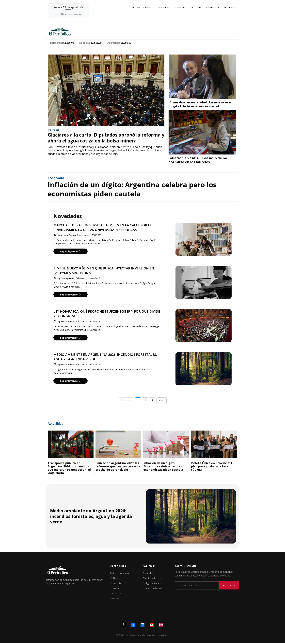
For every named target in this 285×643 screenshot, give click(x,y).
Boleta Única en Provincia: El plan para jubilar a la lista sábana (212, 466)
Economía (115, 583)
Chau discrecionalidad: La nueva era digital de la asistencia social (200, 104)
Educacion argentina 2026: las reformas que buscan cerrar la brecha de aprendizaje (117, 466)
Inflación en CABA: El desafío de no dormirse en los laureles (198, 160)
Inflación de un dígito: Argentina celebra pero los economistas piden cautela (132, 189)
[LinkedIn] (142, 624)
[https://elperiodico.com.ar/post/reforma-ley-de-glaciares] (106, 90)
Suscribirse (229, 585)
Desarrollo (116, 593)
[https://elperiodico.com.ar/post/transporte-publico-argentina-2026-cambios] (71, 444)
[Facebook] (133, 624)
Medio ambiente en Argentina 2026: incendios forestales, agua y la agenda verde (91, 516)
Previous (126, 400)
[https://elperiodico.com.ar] (142, 31)
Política (114, 578)
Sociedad (115, 588)
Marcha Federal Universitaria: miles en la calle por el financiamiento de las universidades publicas (102, 227)
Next (161, 400)
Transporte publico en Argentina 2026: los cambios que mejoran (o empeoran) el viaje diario (69, 468)
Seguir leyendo (69, 251)
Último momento (119, 573)
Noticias (114, 598)
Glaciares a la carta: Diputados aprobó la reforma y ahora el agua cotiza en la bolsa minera (106, 138)
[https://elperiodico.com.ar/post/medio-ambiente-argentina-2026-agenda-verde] (191, 516)
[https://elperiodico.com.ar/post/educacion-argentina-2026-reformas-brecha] (118, 444)
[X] (124, 624)
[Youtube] (151, 624)
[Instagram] (161, 624)
